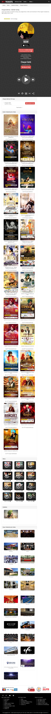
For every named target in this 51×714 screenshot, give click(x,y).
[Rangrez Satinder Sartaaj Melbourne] (11, 413)
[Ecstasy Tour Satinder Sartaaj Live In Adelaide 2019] (27, 203)
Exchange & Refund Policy (26, 702)
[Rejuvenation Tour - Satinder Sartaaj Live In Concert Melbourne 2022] (27, 177)
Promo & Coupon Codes (9, 706)
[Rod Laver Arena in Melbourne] (11, 675)
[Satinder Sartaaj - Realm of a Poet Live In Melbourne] (11, 124)
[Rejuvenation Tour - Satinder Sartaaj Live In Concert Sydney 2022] (27, 151)
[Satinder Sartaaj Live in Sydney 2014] (11, 439)
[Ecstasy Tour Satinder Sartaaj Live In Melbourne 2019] (11, 229)
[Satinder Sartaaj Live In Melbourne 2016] (27, 282)
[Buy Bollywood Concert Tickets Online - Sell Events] (7, 1)
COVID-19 (6, 708)
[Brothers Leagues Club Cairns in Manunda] (11, 584)
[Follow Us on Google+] (6, 695)
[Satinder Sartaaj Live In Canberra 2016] (11, 308)
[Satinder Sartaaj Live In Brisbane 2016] (27, 308)
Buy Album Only (30, 103)
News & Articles (7, 704)
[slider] (26, 75)
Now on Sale (19, 1)
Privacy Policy (24, 700)
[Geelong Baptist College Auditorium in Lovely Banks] (11, 663)
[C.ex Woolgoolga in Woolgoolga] (28, 572)
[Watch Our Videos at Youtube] (9, 695)
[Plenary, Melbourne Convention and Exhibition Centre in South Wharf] (11, 612)
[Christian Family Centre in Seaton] (28, 650)
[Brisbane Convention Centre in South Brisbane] (11, 546)
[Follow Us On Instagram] (13, 695)
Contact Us (23, 704)
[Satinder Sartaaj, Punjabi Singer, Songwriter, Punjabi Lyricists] (11, 514)
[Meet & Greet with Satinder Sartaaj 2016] (27, 360)
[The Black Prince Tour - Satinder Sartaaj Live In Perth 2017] (11, 282)
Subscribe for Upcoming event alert (26, 50)
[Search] (48, 1)
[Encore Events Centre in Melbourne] (11, 624)
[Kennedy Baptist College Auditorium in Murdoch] (28, 599)
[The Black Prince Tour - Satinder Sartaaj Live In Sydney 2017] (27, 229)
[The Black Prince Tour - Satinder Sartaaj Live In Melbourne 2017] (27, 255)
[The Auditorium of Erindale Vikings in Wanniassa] (11, 572)
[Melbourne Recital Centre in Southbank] (28, 637)
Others (30, 1)
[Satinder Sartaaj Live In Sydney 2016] (11, 386)
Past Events (6, 699)
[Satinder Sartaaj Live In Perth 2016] (27, 334)
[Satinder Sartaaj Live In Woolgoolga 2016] (11, 360)
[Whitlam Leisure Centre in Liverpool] (11, 533)
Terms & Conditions (25, 703)
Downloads (6, 707)
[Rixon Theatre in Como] (11, 599)
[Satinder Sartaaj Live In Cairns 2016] (11, 334)
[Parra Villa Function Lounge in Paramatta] (11, 559)
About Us (6, 700)
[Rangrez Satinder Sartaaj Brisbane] (27, 413)
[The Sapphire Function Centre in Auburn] (28, 546)
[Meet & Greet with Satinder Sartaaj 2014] (27, 386)
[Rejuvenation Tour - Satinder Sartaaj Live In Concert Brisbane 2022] (11, 151)
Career (5, 702)
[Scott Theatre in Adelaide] (28, 612)
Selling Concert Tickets (9, 703)
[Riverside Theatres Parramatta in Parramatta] (28, 624)
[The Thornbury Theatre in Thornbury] (28, 533)
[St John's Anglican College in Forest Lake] (11, 637)
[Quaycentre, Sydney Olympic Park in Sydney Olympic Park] (11, 650)
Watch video (7, 470)
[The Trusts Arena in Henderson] (28, 663)
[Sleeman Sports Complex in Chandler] (28, 559)
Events (25, 1)
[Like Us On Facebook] (3, 695)
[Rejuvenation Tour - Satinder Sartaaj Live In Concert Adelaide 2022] (11, 177)
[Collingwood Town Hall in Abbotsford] (28, 585)
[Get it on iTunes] (25, 45)
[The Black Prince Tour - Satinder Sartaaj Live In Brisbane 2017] (11, 255)
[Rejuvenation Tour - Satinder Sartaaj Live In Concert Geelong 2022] (27, 124)
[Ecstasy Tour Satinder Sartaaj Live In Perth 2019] (11, 203)
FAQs (22, 699)
